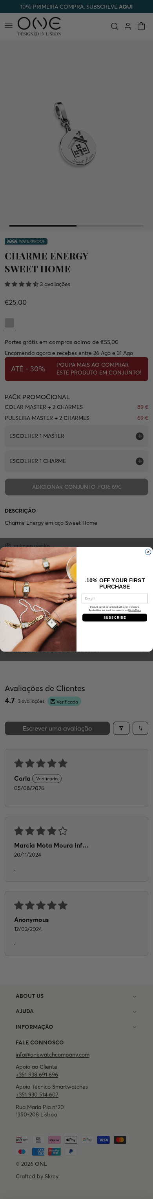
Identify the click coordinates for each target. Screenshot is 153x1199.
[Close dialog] (148, 552)
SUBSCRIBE (115, 617)
